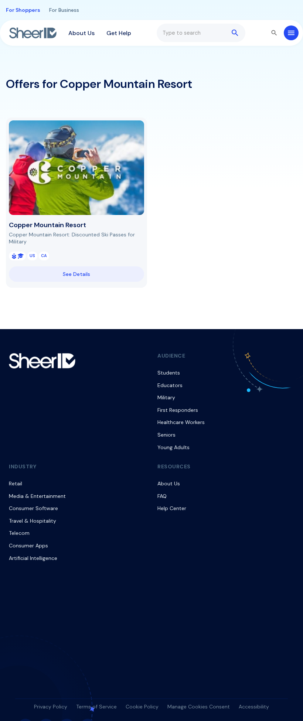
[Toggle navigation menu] (291, 32)
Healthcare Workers (181, 422)
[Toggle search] (274, 33)
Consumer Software (33, 508)
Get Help (118, 33)
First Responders (177, 410)
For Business (64, 10)
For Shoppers (23, 10)
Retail (15, 483)
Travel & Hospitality (32, 520)
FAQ (162, 496)
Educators (170, 385)
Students (168, 372)
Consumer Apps (28, 545)
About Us (81, 33)
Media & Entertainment (37, 496)
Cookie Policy (142, 706)
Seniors (166, 434)
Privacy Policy (50, 706)
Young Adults (173, 447)
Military (166, 397)
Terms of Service (96, 706)
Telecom (19, 533)
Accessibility (254, 706)
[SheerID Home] (33, 33)
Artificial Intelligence (33, 558)
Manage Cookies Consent (198, 706)
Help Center (171, 508)
